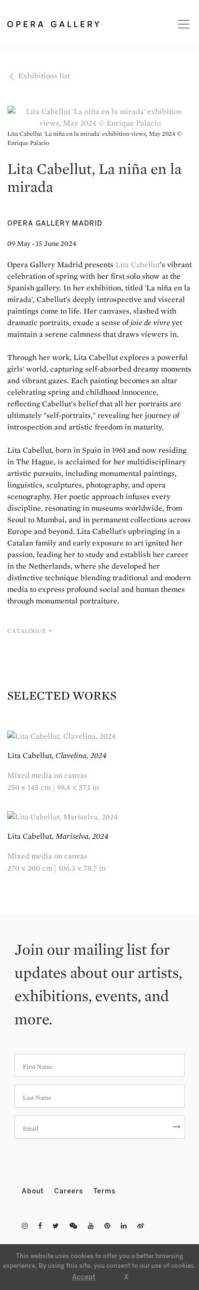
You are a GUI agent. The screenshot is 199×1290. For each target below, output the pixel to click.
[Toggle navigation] (181, 24)
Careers (69, 1191)
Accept (84, 1277)
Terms (104, 1191)
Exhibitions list (43, 75)
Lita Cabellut (137, 264)
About (34, 1191)
